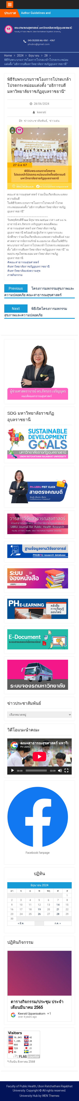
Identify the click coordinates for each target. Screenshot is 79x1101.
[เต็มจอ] (66, 771)
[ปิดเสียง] (60, 771)
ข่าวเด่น (54, 120)
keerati (41, 112)
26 (39, 914)
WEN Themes (50, 1095)
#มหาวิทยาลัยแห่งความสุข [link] (24, 270)
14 (58, 904)
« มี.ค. (21, 923)
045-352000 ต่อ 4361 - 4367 (41, 40)
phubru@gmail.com (39, 44)
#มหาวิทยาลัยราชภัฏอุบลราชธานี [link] (28, 266)
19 (39, 909)
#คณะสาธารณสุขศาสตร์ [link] (23, 262)
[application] (39, 756)
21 (58, 909)
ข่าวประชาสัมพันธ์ (35, 120)
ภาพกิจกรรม (14, 275)
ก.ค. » (58, 923)
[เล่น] (13, 771)
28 (58, 914)
